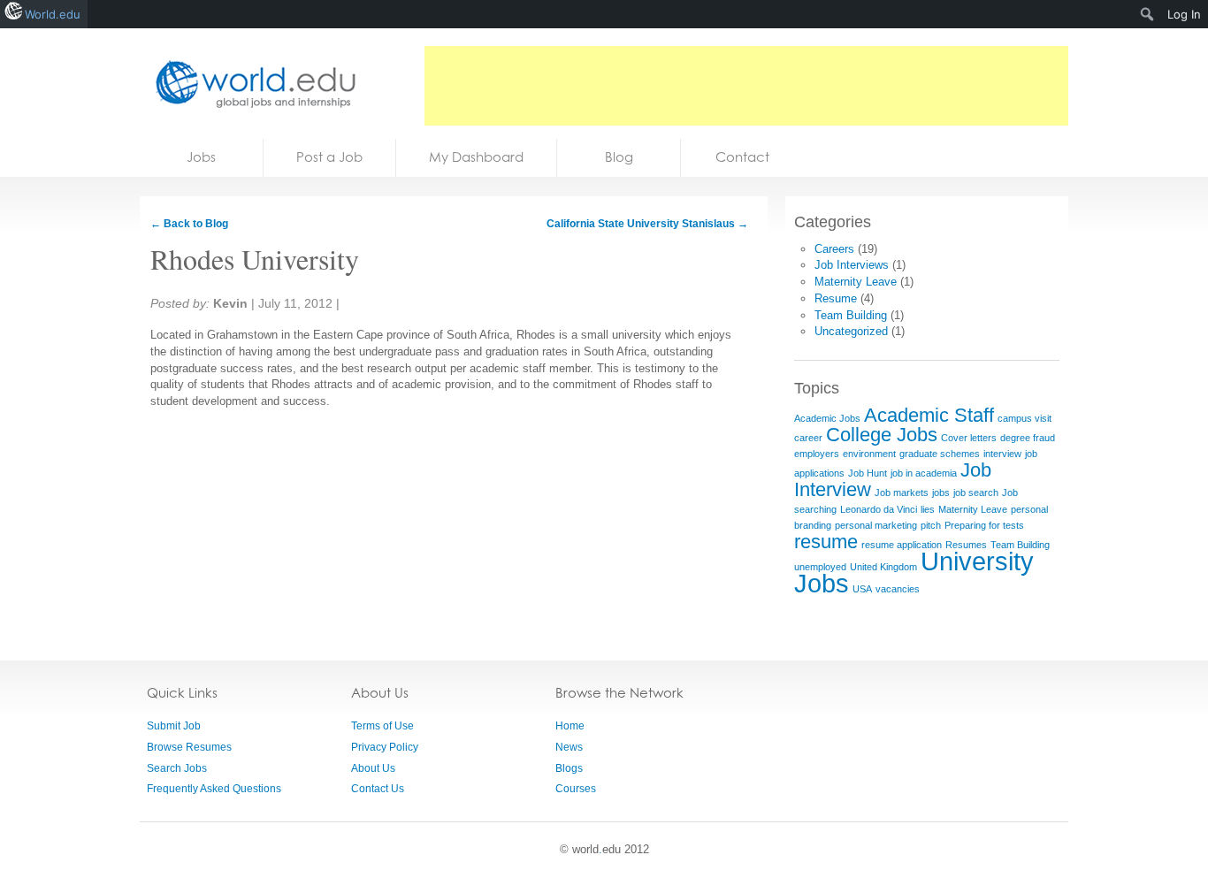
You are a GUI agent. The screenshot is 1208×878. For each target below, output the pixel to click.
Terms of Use (382, 726)
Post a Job (329, 157)
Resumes (966, 544)
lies (928, 509)
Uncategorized (851, 331)
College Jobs (881, 435)
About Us (373, 768)
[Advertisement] (746, 86)
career (808, 437)
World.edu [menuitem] (52, 14)
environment (869, 453)
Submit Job (174, 726)
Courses (575, 789)
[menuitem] (1147, 14)
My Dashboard (476, 157)
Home (570, 726)
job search (975, 492)
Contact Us (377, 789)
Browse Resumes (189, 747)
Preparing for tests (984, 525)
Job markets (902, 492)
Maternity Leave (855, 281)
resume (826, 542)
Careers (834, 249)
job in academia (924, 473)
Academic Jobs (827, 418)
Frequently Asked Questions (214, 789)
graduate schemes (939, 453)
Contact (742, 157)
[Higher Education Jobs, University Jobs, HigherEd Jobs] (250, 83)
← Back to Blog (189, 224)
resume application (901, 544)
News (569, 747)
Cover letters (969, 437)
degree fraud (1027, 437)
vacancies (897, 589)
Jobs (201, 157)
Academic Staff (929, 415)
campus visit (1024, 418)
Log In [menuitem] (1184, 14)
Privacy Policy (384, 747)
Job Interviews (851, 264)
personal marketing (876, 525)
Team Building (850, 315)
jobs (941, 492)
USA (862, 589)
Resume (835, 298)
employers (816, 453)
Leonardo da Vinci (878, 509)
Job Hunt (867, 473)
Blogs (569, 768)
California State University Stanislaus (647, 224)
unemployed (820, 566)
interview (1002, 453)
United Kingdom (883, 566)
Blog (619, 157)
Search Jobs (177, 768)
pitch (931, 525)
